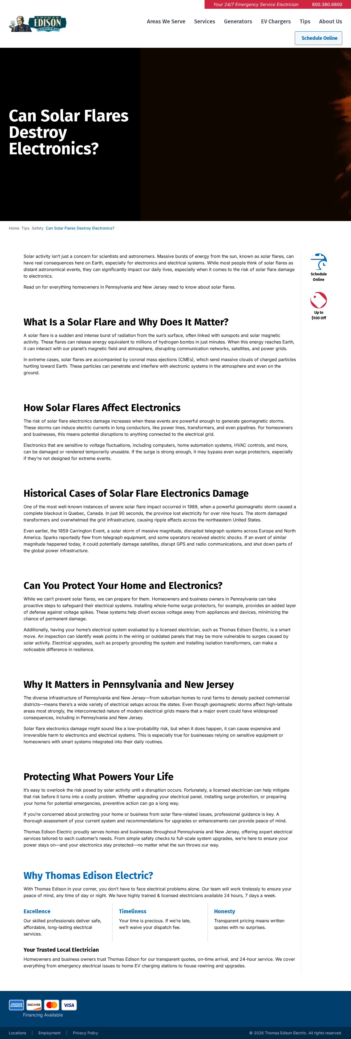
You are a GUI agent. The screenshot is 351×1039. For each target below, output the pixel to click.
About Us (330, 21)
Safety (38, 228)
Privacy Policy (85, 1032)
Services (204, 21)
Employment (49, 1032)
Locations (17, 1032)
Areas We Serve (166, 21)
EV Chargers (276, 21)
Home (14, 228)
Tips (305, 21)
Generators (238, 21)
